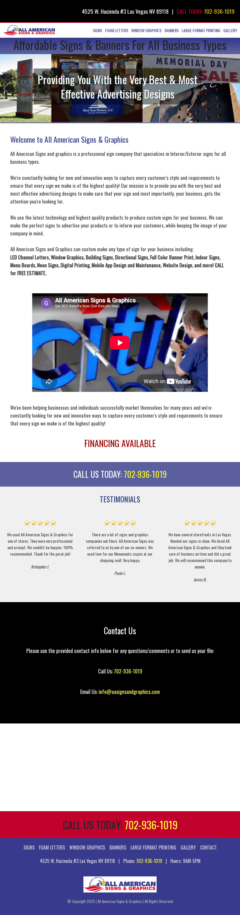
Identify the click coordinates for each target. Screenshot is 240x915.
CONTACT (208, 847)
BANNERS (171, 30)
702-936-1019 (219, 11)
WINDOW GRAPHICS (146, 30)
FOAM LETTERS (116, 30)
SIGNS (97, 30)
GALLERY (230, 30)
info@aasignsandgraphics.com (129, 691)
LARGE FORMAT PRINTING (201, 30)
